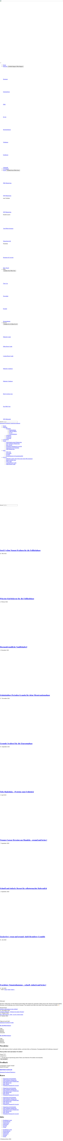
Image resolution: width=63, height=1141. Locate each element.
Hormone (5, 79)
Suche (1, 421)
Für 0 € (5, 457)
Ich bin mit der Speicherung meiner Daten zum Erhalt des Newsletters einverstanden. (22, 1057)
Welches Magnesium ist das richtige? (9, 1009)
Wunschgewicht (7, 241)
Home (4, 426)
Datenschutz (6, 1123)
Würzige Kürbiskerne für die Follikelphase (17, 599)
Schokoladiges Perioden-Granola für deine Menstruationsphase (25, 695)
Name (1, 1054)
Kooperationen (6, 321)
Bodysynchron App (8, 394)
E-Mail (2, 1056)
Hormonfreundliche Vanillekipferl (13, 647)
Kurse (4, 441)
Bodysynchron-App (11, 460)
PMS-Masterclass (10, 449)
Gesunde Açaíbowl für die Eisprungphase (16, 743)
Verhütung (5, 142)
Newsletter (5, 296)
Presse (4, 1127)
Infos (4, 450)
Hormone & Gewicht (8, 257)
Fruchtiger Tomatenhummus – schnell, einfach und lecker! (23, 985)
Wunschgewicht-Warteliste (12, 447)
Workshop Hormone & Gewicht (14, 446)
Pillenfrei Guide (7, 337)
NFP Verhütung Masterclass (13, 443)
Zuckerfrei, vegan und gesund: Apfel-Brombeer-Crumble (22, 937)
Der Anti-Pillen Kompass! (5, 1025)
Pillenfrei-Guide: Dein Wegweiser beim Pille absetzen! (19, 458)
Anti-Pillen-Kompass (8, 228)
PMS (4, 104)
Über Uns (5, 283)
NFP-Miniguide (7, 419)
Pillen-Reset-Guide (10, 464)
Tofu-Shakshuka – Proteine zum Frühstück (17, 792)
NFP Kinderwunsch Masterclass (14, 442)
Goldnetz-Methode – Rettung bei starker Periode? (12, 1011)
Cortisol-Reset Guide (8, 356)
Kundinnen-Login (7, 1120)
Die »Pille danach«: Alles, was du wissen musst (11, 1014)
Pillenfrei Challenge (8, 368)
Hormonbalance (7, 129)
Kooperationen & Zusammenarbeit (14, 456)
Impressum (5, 1124)
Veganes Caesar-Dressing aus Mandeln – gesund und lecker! (23, 840)
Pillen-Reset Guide (7, 346)
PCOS (4, 117)
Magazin (5, 427)
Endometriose (6, 91)
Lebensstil (5, 167)
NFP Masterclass (7, 195)
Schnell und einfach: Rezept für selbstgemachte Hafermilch (23, 888)
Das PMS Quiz (6, 406)
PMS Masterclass (7, 183)
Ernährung (5, 155)
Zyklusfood (6, 439)
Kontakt (5, 308)
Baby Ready (6, 268)
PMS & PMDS (13, 431)
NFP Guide (9, 461)
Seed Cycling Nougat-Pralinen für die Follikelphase (20, 550)
